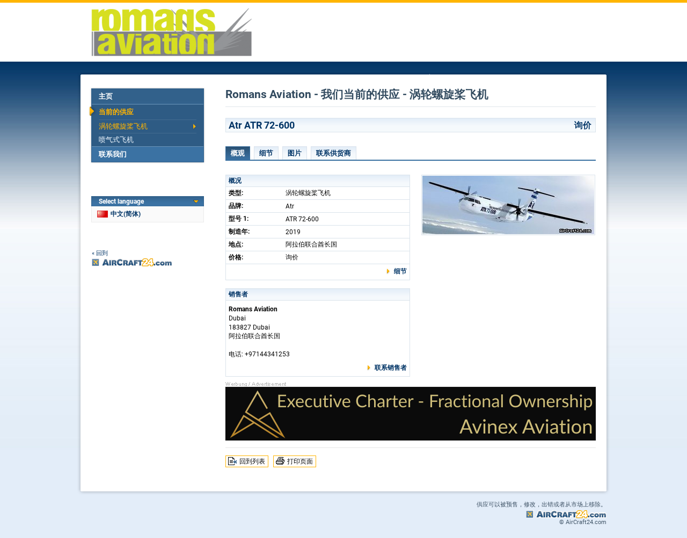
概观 (238, 153)
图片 (295, 153)
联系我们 (113, 154)
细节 (266, 153)
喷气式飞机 (116, 140)
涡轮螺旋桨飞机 (123, 126)
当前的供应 (116, 112)
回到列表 (252, 461)
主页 (106, 96)
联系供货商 (333, 153)
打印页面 (300, 461)
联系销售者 (391, 367)
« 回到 (100, 253)
